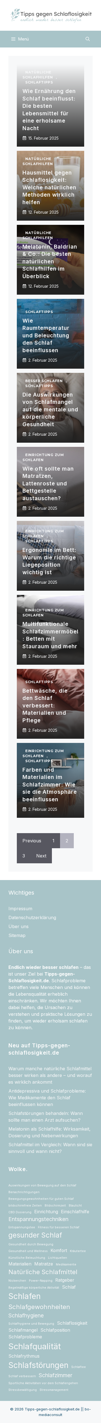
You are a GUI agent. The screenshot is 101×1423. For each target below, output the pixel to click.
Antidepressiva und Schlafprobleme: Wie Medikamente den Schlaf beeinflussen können (47, 1097)
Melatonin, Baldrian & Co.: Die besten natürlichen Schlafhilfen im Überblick (49, 262)
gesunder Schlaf (35, 1235)
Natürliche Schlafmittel (42, 1272)
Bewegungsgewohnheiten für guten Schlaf (41, 1199)
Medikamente (66, 1264)
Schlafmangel (23, 1330)
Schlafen (24, 1296)
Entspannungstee (21, 1227)
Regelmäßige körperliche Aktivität (33, 1287)
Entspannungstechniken (38, 1219)
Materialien (19, 1264)
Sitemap (17, 935)
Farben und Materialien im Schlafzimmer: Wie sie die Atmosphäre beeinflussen (49, 785)
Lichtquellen (57, 1258)
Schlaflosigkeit (72, 1323)
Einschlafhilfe (75, 1211)
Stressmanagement (54, 1390)
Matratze (43, 1264)
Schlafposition (55, 1330)
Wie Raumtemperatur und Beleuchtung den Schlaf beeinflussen (46, 336)
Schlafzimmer (55, 1375)
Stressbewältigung (22, 1390)
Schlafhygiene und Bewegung (31, 1324)
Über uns (18, 926)
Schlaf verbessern (22, 1376)
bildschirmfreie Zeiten (25, 1205)
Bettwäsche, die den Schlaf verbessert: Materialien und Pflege (45, 706)
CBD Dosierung (19, 1212)
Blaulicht (75, 1205)
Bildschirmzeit (55, 1205)
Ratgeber (64, 1280)
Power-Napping (40, 1281)
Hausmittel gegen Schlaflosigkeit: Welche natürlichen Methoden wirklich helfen (49, 188)
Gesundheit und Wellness (28, 1251)
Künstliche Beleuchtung (26, 1258)
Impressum (20, 908)
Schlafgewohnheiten (39, 1306)
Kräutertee (78, 1251)
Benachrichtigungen (24, 1192)
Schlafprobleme (25, 1336)
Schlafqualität (34, 1346)
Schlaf (69, 1287)
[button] (87, 39)
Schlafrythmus (24, 1356)
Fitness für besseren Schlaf (58, 1227)
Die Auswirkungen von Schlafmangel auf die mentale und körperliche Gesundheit (50, 410)
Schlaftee (78, 1367)
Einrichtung (46, 1211)
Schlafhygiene (26, 1315)
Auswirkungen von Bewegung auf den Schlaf (42, 1185)
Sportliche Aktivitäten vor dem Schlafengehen (43, 1383)
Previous (31, 840)
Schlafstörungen (38, 1365)
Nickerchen (17, 1281)
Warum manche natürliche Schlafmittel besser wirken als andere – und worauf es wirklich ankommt (50, 1075)
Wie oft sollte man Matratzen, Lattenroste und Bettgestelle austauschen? (48, 484)
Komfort (58, 1250)
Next (41, 856)
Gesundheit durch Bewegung (30, 1244)
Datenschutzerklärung (32, 917)
